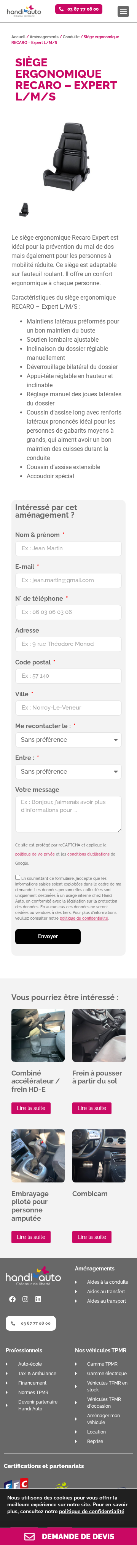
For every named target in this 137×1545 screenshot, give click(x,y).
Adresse (27, 631)
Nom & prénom (38, 535)
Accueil (18, 37)
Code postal (33, 662)
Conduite (71, 37)
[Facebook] (12, 1299)
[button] (78, 9)
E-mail (25, 567)
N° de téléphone (40, 599)
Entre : (25, 758)
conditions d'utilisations (88, 854)
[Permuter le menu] (123, 11)
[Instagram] (25, 1299)
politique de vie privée (35, 854)
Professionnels (24, 1350)
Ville (22, 694)
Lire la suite (31, 1108)
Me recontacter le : (43, 726)
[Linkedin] (38, 1299)
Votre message (37, 790)
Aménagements (44, 37)
